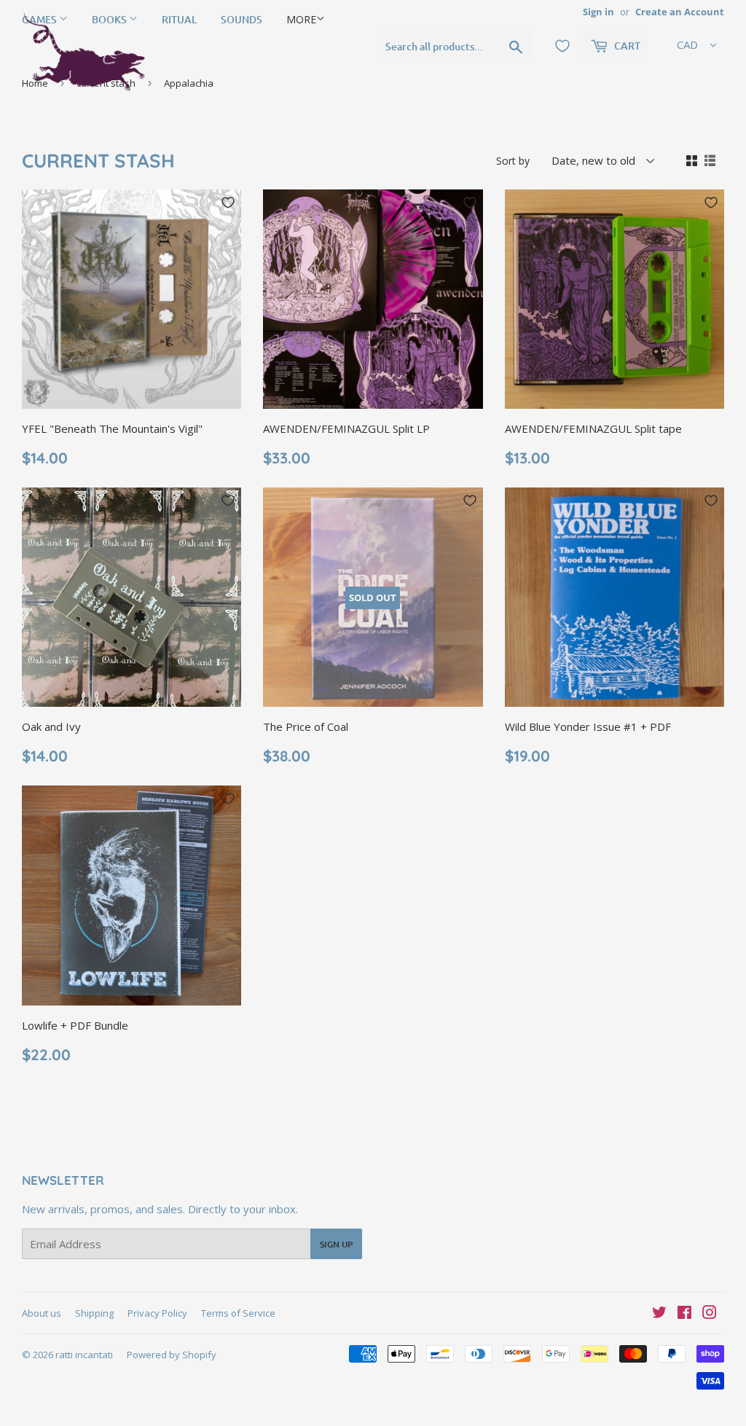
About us (41, 1313)
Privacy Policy (157, 1313)
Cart (626, 45)
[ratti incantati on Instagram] (709, 1313)
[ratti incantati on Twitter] (659, 1313)
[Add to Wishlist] (228, 202)
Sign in (598, 11)
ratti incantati (84, 1354)
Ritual (179, 19)
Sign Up (336, 1244)
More (301, 19)
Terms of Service (238, 1313)
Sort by (513, 161)
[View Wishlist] (562, 46)
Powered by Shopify (171, 1354)
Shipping (94, 1313)
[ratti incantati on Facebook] (684, 1313)
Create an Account (679, 11)
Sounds (241, 19)
